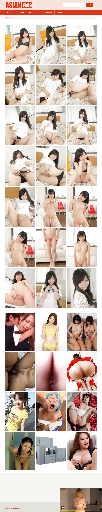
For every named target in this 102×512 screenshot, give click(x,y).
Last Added (47, 12)
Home (9, 12)
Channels (60, 12)
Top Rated (20, 12)
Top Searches (33, 12)
